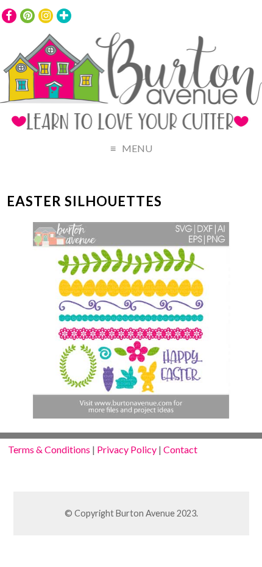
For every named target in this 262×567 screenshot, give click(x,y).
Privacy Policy (127, 449)
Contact (180, 449)
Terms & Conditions (49, 449)
